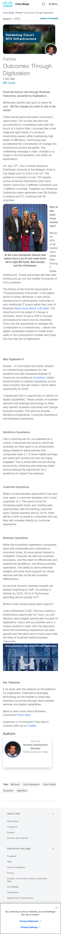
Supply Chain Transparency (20, 898)
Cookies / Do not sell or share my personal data (27, 879)
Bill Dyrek (9, 83)
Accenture (39, 378)
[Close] (56, 907)
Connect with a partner (17, 838)
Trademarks (12, 892)
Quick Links (13, 813)
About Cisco (12, 821)
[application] (30, 657)
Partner (19, 12)
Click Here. (24, 715)
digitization (22, 790)
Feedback (11, 856)
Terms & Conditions (16, 867)
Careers (11, 832)
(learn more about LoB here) (32, 308)
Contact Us (12, 827)
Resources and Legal (18, 848)
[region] (30, 918)
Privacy (10, 873)
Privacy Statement (29, 921)
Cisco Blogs (22, 4)
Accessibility (12, 887)
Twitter (32, 726)
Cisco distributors (31, 784)
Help (9, 862)
